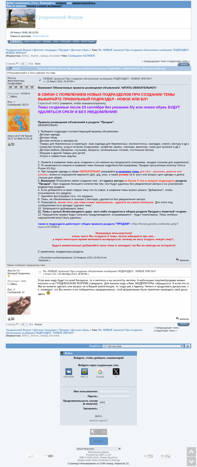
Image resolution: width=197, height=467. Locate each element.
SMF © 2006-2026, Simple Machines (98, 457)
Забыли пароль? (98, 420)
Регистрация (87, 42)
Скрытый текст (48, 103)
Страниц (11, 63)
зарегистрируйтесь (84, 3)
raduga (44, 55)
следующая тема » (178, 61)
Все (31, 63)
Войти (76, 42)
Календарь (65, 42)
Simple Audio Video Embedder (93, 460)
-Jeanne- (34, 55)
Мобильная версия (98, 452)
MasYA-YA (14, 270)
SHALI (25, 55)
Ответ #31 (50, 274)
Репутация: (14, 93)
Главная (16, 42)
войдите (61, 3)
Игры (55, 42)
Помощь (47, 42)
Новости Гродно (32, 42)
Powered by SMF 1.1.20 (98, 455)
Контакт (98, 441)
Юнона (12, 78)
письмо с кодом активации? (44, 5)
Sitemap (115, 460)
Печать (184, 65)
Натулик (53, 55)
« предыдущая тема (154, 61)
